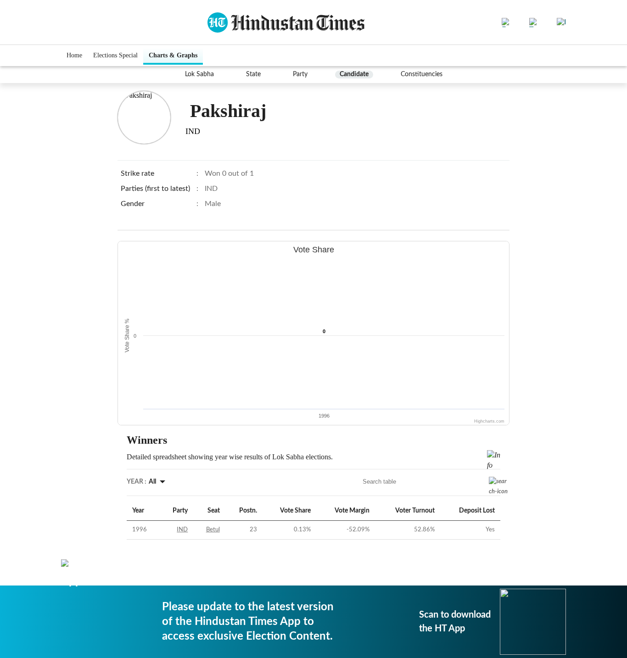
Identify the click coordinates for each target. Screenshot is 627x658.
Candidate (354, 74)
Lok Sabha (199, 74)
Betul (213, 530)
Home (74, 55)
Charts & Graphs (173, 55)
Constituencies (421, 74)
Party (300, 74)
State (253, 74)
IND (182, 530)
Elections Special (115, 55)
